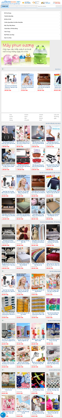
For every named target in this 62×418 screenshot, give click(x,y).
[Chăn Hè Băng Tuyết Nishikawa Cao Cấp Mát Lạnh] (53, 239)
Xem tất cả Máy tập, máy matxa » (53, 123)
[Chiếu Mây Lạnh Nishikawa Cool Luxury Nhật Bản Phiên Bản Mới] (23, 213)
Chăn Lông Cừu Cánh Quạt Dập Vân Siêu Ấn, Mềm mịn (53, 264)
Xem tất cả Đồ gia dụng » (55, 271)
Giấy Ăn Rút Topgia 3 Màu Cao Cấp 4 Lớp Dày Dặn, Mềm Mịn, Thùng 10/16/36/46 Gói (53, 290)
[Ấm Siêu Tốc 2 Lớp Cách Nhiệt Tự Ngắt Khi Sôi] (23, 338)
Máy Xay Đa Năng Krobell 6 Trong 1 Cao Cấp (53, 340)
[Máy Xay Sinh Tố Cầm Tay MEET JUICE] (38, 338)
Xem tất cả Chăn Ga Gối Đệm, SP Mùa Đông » (50, 222)
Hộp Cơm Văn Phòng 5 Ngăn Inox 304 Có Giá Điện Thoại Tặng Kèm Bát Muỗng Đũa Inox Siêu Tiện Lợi (23, 363)
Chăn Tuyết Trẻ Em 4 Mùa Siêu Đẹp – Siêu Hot (8, 412)
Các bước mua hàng (11, 117)
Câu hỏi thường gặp (56, 116)
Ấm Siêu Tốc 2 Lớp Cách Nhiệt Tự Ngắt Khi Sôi (23, 340)
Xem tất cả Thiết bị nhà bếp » (54, 320)
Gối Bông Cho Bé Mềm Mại (23, 388)
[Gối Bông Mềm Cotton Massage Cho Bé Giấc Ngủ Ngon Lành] (38, 410)
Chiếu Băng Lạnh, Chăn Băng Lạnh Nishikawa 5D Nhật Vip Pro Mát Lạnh (38, 215)
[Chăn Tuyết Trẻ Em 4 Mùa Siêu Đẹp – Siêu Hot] (8, 410)
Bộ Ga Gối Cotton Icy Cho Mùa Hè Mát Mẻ (23, 264)
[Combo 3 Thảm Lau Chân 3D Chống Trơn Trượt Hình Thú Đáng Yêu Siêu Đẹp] (8, 361)
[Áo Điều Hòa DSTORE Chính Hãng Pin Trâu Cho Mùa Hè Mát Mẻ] (53, 190)
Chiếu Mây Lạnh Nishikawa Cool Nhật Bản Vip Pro (53, 215)
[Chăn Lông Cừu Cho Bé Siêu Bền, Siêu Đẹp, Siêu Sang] (53, 387)
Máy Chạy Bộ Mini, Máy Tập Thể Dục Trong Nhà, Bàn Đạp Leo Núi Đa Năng (53, 165)
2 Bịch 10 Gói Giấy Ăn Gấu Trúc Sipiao (23, 313)
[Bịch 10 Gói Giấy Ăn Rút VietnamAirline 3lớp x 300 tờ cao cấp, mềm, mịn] (38, 311)
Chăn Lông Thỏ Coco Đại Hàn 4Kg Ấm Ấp (38, 264)
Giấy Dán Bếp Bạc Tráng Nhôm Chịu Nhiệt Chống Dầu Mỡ (53, 363)
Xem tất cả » (58, 69)
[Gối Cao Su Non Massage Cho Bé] (23, 410)
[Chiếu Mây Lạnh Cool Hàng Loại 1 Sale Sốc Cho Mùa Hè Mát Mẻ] (43, 78)
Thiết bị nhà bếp (8, 16)
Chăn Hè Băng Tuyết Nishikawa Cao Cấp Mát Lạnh (53, 241)
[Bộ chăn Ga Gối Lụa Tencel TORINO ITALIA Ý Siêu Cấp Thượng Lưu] (8, 262)
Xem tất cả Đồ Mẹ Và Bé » (55, 370)
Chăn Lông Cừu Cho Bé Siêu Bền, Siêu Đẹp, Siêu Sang (53, 389)
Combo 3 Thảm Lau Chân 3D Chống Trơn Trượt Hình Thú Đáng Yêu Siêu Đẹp (8, 363)
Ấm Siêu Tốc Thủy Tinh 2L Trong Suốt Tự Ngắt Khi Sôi (8, 340)
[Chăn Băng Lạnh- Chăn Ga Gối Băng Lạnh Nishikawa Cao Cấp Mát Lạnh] (38, 239)
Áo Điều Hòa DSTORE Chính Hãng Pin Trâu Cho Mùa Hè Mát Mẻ (53, 192)
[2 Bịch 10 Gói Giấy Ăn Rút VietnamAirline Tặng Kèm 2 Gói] (8, 311)
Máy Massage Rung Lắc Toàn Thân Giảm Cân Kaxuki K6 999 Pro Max (53, 142)
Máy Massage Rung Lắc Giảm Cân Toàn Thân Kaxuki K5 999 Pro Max (8, 142)
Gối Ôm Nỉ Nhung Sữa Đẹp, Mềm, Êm (23, 241)
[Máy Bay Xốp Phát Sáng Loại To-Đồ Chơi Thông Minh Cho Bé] (38, 387)
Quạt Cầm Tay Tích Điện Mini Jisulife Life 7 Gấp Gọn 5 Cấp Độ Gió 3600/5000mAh (11, 86)
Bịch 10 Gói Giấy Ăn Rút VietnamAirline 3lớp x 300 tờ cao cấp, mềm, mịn (38, 313)
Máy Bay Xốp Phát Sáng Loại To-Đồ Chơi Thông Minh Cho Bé (38, 389)
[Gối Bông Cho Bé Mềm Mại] (23, 387)
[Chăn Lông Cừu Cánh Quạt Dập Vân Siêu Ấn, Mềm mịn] (53, 262)
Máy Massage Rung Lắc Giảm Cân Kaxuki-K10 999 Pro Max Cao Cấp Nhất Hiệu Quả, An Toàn (38, 165)
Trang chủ (5, 6)
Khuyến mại (13, 6)
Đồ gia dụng (21, 6)
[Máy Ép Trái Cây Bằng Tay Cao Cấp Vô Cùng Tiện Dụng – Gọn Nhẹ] (38, 361)
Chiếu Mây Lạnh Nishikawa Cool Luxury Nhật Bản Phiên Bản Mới (23, 215)
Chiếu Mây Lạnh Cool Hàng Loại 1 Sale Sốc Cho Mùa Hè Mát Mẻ (44, 86)
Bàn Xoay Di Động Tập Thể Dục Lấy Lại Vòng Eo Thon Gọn (23, 142)
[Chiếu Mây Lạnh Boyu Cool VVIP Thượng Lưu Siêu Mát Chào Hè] (8, 213)
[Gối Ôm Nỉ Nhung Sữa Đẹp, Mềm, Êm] (23, 239)
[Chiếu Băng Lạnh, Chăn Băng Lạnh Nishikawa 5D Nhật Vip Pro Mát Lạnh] (38, 213)
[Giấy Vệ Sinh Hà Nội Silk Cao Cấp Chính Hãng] (53, 311)
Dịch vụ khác (7, 37)
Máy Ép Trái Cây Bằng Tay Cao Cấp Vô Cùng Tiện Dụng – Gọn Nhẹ (38, 363)
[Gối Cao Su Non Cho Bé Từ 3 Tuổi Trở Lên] (8, 387)
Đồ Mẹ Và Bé (7, 19)
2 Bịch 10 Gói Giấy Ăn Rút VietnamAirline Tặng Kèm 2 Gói (8, 313)
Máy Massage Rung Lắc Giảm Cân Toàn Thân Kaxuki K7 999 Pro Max (23, 165)
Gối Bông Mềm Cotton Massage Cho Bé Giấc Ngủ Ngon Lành (38, 412)
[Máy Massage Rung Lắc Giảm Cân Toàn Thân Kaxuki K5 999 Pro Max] (8, 140)
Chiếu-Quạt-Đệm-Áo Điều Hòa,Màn (13, 22)
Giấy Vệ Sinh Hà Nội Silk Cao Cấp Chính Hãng (53, 313)
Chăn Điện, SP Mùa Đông (11, 28)
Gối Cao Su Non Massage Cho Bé (23, 412)
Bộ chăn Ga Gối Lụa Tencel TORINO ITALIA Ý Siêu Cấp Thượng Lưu (8, 264)
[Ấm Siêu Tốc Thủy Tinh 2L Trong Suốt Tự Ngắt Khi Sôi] (8, 338)
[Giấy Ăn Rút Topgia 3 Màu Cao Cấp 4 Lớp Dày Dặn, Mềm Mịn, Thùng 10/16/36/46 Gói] (53, 288)
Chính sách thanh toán (41, 117)
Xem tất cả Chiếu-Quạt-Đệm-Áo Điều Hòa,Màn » (50, 172)
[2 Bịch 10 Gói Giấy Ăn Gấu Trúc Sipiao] (23, 311)
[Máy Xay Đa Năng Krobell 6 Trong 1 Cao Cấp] (53, 338)
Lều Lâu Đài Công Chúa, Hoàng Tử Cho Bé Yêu (53, 412)
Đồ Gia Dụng (7, 13)
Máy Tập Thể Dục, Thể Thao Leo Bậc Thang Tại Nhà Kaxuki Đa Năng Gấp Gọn (8, 165)
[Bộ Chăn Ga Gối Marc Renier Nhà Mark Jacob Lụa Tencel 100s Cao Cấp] (8, 239)
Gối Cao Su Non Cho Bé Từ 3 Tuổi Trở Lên (8, 389)
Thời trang (7, 31)
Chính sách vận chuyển (26, 117)
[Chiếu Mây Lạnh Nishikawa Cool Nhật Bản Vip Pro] (53, 213)
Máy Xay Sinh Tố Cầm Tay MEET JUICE (38, 340)
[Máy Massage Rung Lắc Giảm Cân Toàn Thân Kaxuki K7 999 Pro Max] (23, 163)
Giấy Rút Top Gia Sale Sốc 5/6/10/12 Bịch (38, 290)
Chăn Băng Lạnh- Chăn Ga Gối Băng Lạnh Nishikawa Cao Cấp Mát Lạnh (38, 241)
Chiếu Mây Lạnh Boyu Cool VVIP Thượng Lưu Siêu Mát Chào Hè (8, 215)
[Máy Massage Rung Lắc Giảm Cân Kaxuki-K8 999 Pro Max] (38, 140)
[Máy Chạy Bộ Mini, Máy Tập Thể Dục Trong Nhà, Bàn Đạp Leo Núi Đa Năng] (53, 163)
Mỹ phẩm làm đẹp (31, 6)
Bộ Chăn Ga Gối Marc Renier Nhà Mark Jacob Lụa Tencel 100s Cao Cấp (8, 241)
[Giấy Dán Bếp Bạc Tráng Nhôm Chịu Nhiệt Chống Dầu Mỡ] (53, 361)
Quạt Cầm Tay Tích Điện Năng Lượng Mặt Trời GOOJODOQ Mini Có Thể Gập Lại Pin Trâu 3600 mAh (27, 86)
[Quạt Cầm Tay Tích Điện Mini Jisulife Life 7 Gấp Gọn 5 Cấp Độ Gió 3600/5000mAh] (10, 78)
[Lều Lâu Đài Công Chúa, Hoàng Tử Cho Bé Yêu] (53, 410)
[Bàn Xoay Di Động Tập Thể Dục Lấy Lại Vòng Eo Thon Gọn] (23, 140)
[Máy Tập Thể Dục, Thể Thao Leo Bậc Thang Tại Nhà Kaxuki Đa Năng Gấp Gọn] (8, 163)
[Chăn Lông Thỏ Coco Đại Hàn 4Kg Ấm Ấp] (38, 262)
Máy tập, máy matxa (9, 25)
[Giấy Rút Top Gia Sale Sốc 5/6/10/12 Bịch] (38, 288)
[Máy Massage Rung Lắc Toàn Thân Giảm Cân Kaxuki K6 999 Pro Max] (53, 140)
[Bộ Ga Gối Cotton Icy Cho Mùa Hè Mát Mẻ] (23, 262)
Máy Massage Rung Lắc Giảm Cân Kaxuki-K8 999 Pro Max (38, 142)
